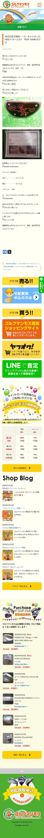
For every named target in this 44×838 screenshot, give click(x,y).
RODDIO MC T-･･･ (22, 646)
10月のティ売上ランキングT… (13, 567)
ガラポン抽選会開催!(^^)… (12, 528)
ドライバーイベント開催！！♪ (13, 508)
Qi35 (16, 725)
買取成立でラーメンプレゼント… (14, 488)
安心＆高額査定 (20, 468)
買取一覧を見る (20, 755)
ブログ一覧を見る (19, 586)
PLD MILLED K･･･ (22, 707)
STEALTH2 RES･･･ (22, 664)
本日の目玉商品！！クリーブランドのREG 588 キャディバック (21, 268)
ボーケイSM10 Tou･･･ (23, 685)
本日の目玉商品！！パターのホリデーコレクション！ (23, 263)
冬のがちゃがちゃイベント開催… (14, 547)
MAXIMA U (19, 743)
